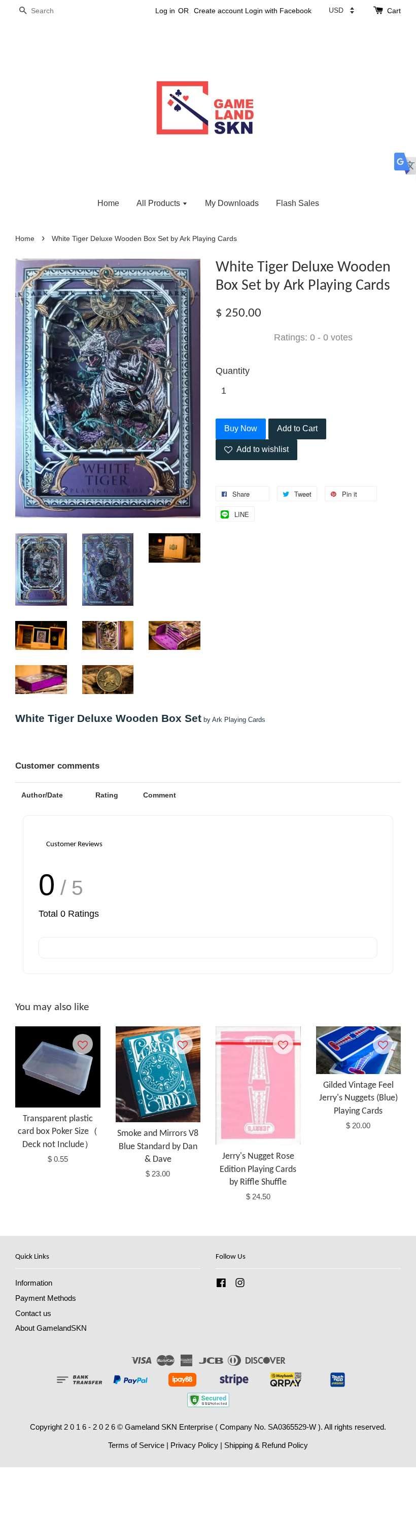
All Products (159, 203)
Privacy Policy (194, 1445)
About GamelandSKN (51, 1328)
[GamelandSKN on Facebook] (221, 1284)
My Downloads (232, 203)
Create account (218, 11)
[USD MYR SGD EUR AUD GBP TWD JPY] (341, 10)
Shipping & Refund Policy (266, 1445)
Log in (165, 11)
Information (33, 1282)
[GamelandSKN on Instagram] (240, 1284)
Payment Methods (45, 1298)
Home (108, 203)
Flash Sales (297, 203)
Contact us (33, 1313)
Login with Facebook (278, 11)
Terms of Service (136, 1445)
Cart (394, 11)
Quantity (233, 371)
